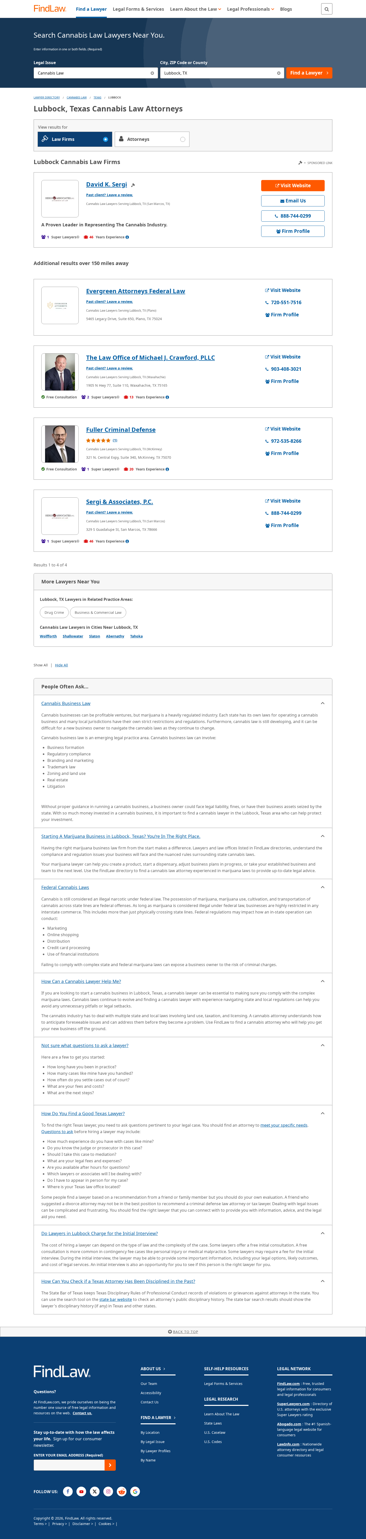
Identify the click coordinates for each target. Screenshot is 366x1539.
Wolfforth (48, 636)
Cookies (105, 1523)
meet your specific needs (283, 1125)
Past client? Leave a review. (109, 194)
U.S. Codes (213, 1441)
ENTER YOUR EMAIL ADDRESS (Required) (68, 1455)
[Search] (326, 8)
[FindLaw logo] (52, 9)
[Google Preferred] (135, 1491)
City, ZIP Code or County (183, 62)
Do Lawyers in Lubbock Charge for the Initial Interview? (99, 1233)
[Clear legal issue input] (152, 73)
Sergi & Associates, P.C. (119, 501)
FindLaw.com (288, 1383)
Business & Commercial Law (98, 612)
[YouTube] (81, 1491)
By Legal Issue (153, 1441)
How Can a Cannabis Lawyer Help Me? (81, 981)
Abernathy (115, 636)
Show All (41, 665)
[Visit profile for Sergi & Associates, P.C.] (60, 516)
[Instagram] (108, 1491)
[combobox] (96, 73)
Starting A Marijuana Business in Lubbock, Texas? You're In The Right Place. (120, 836)
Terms (39, 1523)
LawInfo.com (288, 1444)
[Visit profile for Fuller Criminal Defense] (60, 444)
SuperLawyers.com (293, 1403)
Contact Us (150, 1402)
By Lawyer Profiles (156, 1450)
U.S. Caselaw (214, 1432)
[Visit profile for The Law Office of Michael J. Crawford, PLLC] (60, 372)
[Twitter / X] (95, 1491)
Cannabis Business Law (65, 703)
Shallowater (73, 636)
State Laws (213, 1423)
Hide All (61, 665)
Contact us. (82, 1413)
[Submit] (110, 1465)
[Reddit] (121, 1491)
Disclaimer (81, 1523)
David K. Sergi (106, 184)
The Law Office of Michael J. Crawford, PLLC (150, 357)
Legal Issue (45, 62)
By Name (148, 1460)
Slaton (94, 636)
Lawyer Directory (47, 97)
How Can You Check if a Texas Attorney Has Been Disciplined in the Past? (118, 1281)
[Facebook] (68, 1491)
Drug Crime (54, 612)
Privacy (58, 1523)
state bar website (115, 1299)
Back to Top (185, 1331)
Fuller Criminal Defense (121, 429)
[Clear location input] (278, 73)
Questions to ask (57, 1131)
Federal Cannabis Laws (65, 887)
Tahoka (136, 636)
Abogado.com (289, 1424)
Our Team (149, 1383)
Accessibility (151, 1392)
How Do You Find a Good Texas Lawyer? (83, 1113)
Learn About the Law (221, 1414)
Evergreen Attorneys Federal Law (135, 291)
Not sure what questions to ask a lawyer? (84, 1045)
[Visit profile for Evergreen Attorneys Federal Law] (60, 305)
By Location (150, 1432)
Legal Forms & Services (223, 1383)
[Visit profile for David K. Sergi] (60, 198)
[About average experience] (127, 237)
